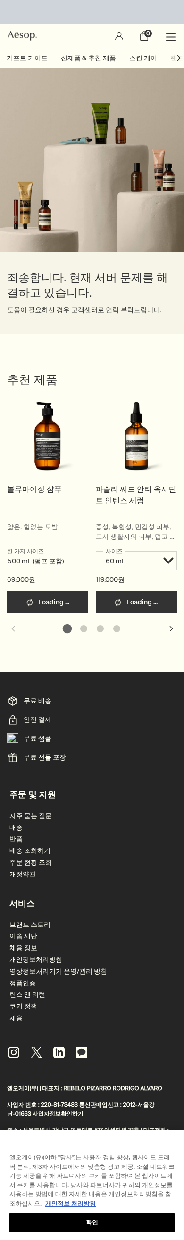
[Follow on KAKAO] (81, 1052)
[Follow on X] (36, 1052)
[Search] (93, 36)
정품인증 (22, 983)
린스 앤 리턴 (27, 995)
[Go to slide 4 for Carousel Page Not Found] (117, 628)
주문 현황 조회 (30, 863)
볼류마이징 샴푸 (34, 489)
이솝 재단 (23, 936)
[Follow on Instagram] (13, 1052)
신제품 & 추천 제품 (88, 58)
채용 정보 (23, 948)
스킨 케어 (143, 58)
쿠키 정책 (23, 1006)
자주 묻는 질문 (30, 816)
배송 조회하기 (29, 851)
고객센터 (84, 310)
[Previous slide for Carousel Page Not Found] (12, 628)
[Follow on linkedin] (59, 1052)
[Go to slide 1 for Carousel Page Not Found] (67, 628)
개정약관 (22, 874)
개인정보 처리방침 (70, 1203)
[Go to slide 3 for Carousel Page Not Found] (100, 628)
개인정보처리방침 (35, 960)
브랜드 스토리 (29, 925)
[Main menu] (172, 36)
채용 (16, 1018)
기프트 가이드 (27, 58)
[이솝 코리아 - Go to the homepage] (22, 35)
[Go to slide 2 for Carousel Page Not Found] (83, 628)
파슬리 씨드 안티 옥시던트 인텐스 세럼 (136, 494)
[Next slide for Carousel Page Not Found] (171, 628)
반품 (16, 839)
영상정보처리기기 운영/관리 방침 (58, 971)
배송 (16, 828)
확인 (92, 1222)
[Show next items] (179, 58)
